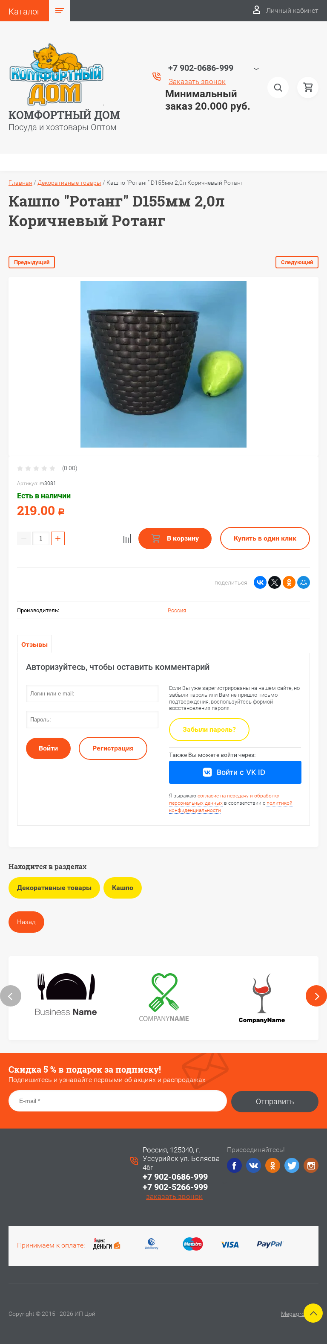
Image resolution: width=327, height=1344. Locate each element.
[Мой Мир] (303, 582)
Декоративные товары (69, 182)
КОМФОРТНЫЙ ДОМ (64, 115)
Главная (20, 182)
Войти (48, 748)
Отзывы (34, 644)
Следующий (297, 262)
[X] (274, 582)
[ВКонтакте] (260, 582)
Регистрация (113, 748)
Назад (26, 922)
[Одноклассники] (289, 582)
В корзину (182, 538)
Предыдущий (31, 262)
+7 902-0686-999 (175, 1177)
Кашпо (122, 888)
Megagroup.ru (299, 1313)
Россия (177, 610)
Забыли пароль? (209, 729)
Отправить (275, 1101)
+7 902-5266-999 (175, 1187)
